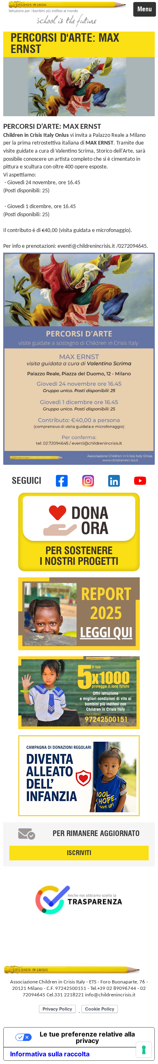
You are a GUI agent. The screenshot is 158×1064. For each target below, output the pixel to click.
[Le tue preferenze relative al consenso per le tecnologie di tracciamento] (144, 1050)
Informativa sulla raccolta (50, 1054)
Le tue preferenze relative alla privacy (87, 1037)
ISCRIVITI (79, 853)
